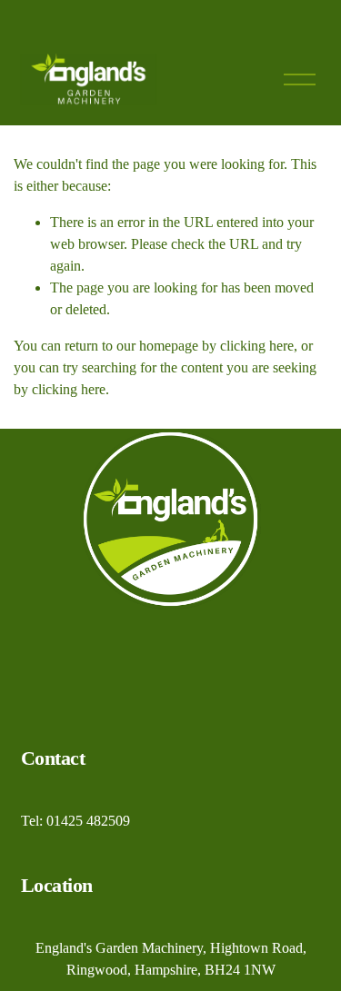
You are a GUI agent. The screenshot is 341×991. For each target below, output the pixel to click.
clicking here (257, 345)
